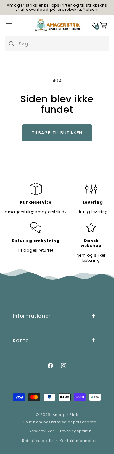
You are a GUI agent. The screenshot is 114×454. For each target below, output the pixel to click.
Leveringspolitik (75, 431)
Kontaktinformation (79, 440)
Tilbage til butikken (57, 133)
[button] (94, 25)
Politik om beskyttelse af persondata (60, 421)
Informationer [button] (32, 316)
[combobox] (61, 43)
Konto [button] (21, 340)
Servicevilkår (41, 431)
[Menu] (9, 25)
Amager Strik (65, 414)
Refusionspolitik (38, 440)
